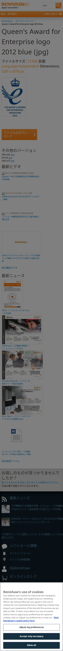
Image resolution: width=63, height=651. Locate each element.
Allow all (31, 645)
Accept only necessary (31, 636)
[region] (31, 616)
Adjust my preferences (31, 627)
